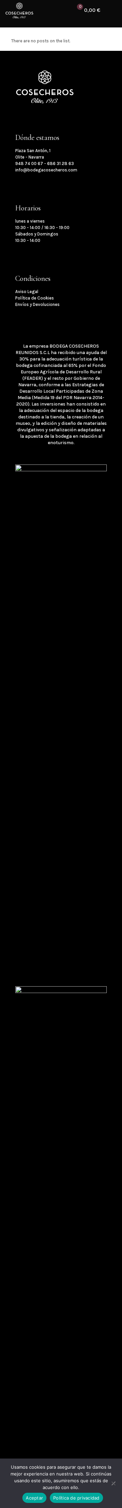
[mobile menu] (113, 10)
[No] (113, 1483)
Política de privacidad (76, 1498)
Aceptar (34, 1498)
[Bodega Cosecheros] (19, 10)
